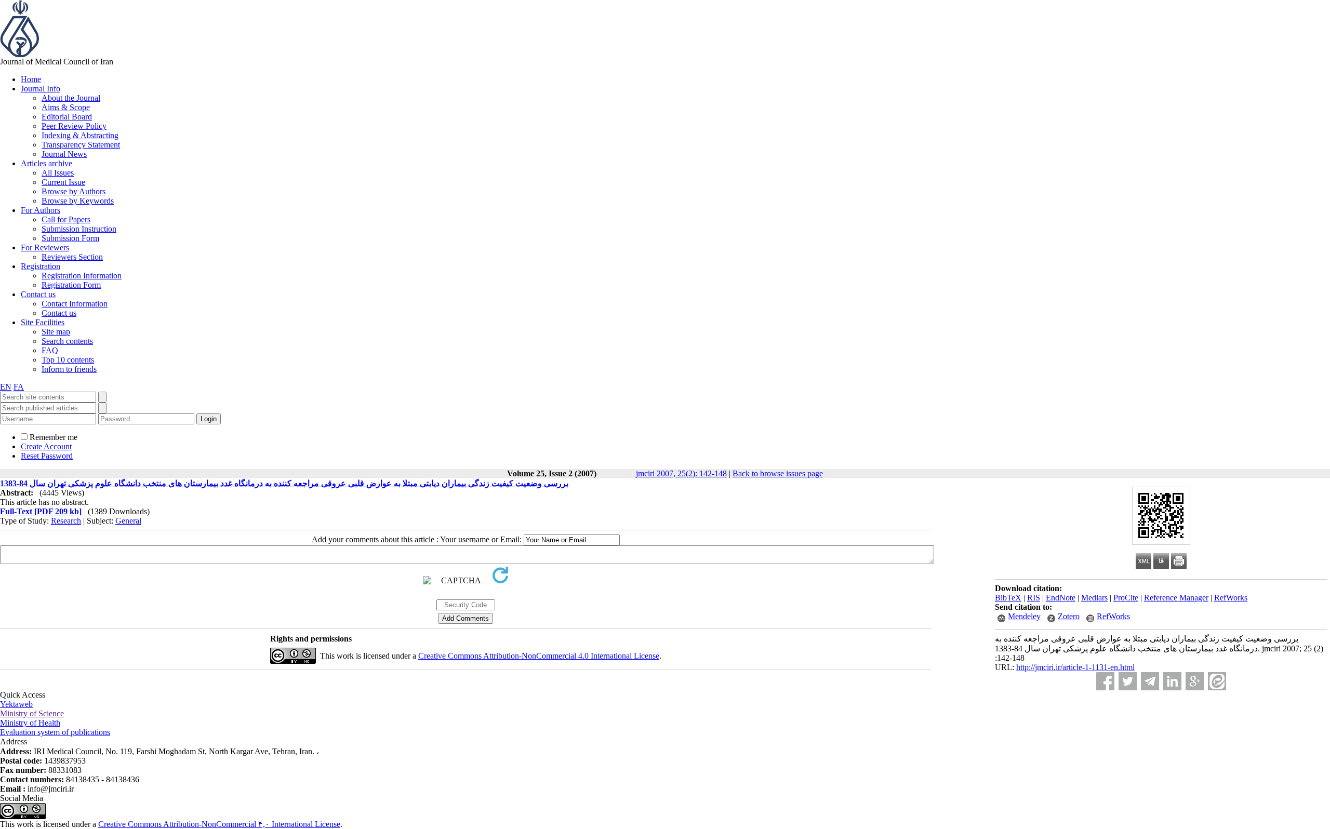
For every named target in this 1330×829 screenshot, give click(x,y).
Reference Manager (1176, 597)
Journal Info (40, 88)
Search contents (67, 341)
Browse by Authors (73, 191)
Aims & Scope (66, 107)
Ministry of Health (30, 722)
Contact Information (75, 303)
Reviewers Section (72, 256)
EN (5, 386)
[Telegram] (1150, 681)
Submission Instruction (79, 228)
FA (19, 386)
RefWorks (1230, 597)
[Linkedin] (1172, 681)
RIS (1033, 597)
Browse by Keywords (78, 200)
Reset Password (47, 455)
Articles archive (46, 163)
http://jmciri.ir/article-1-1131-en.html (1075, 667)
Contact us (38, 294)
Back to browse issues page (778, 473)
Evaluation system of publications (55, 732)
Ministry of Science (32, 713)
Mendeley (1024, 616)
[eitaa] (1217, 681)
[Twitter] (1128, 681)
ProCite (1125, 597)
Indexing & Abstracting (80, 135)
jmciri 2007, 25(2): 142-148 (681, 473)
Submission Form (70, 238)
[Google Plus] (1195, 681)
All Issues (58, 172)
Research (66, 520)
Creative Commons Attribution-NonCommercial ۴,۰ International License (219, 824)
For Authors (40, 210)
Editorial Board (67, 116)
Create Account (46, 446)
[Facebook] (1105, 681)
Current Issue (63, 182)
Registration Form (71, 284)
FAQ (50, 350)
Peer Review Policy (74, 126)
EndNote (1060, 597)
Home (31, 79)
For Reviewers (45, 247)
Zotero (1069, 616)
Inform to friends (69, 369)
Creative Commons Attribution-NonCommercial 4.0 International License (538, 655)
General (128, 520)
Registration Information (82, 275)
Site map (56, 331)
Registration (40, 266)
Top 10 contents (68, 359)
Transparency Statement (81, 144)
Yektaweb (16, 704)
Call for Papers (66, 219)
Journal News (64, 154)
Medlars (1094, 597)
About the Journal (71, 97)
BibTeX (1008, 597)
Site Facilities (42, 322)
